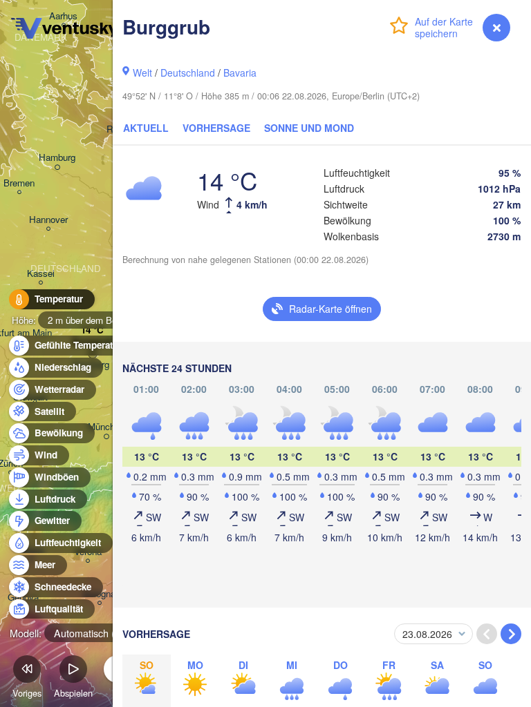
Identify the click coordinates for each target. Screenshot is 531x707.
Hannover (48, 220)
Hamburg (57, 158)
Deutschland (187, 72)
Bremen (19, 183)
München (106, 427)
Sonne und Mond (309, 128)
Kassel (41, 274)
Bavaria (240, 72)
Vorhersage (216, 128)
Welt (142, 72)
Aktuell (146, 128)
